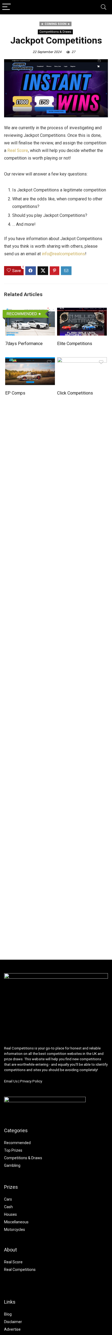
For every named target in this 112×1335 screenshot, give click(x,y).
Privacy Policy (31, 1081)
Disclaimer (13, 1322)
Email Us (11, 1081)
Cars (8, 1199)
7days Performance (24, 343)
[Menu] (6, 7)
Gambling (12, 1165)
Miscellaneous (16, 1222)
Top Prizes (13, 1150)
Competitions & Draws (55, 32)
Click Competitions (75, 393)
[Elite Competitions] (82, 311)
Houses (10, 1214)
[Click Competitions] (82, 360)
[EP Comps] (30, 360)
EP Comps (15, 393)
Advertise (12, 1329)
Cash (8, 1207)
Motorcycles (14, 1229)
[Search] (103, 7)
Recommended (17, 1143)
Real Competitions (20, 1269)
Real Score (17, 150)
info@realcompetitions (63, 253)
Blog (8, 1314)
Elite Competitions (74, 343)
